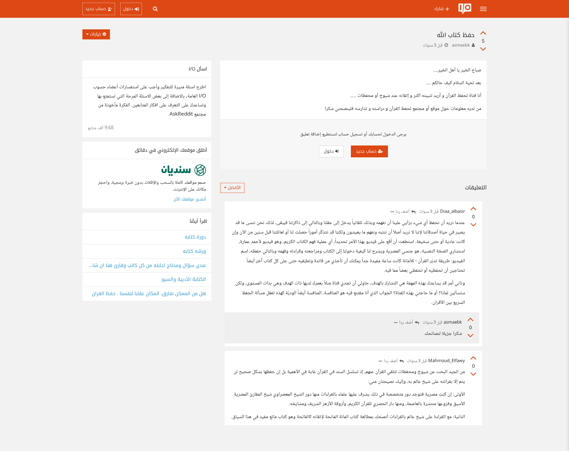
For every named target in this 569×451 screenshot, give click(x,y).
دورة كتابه (195, 237)
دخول (329, 151)
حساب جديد (367, 151)
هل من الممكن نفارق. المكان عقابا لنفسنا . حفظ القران (149, 293)
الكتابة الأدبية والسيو (184, 279)
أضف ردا (403, 212)
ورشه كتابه (194, 251)
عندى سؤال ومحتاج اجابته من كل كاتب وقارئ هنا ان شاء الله (147, 265)
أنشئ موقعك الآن (189, 199)
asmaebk (461, 45)
